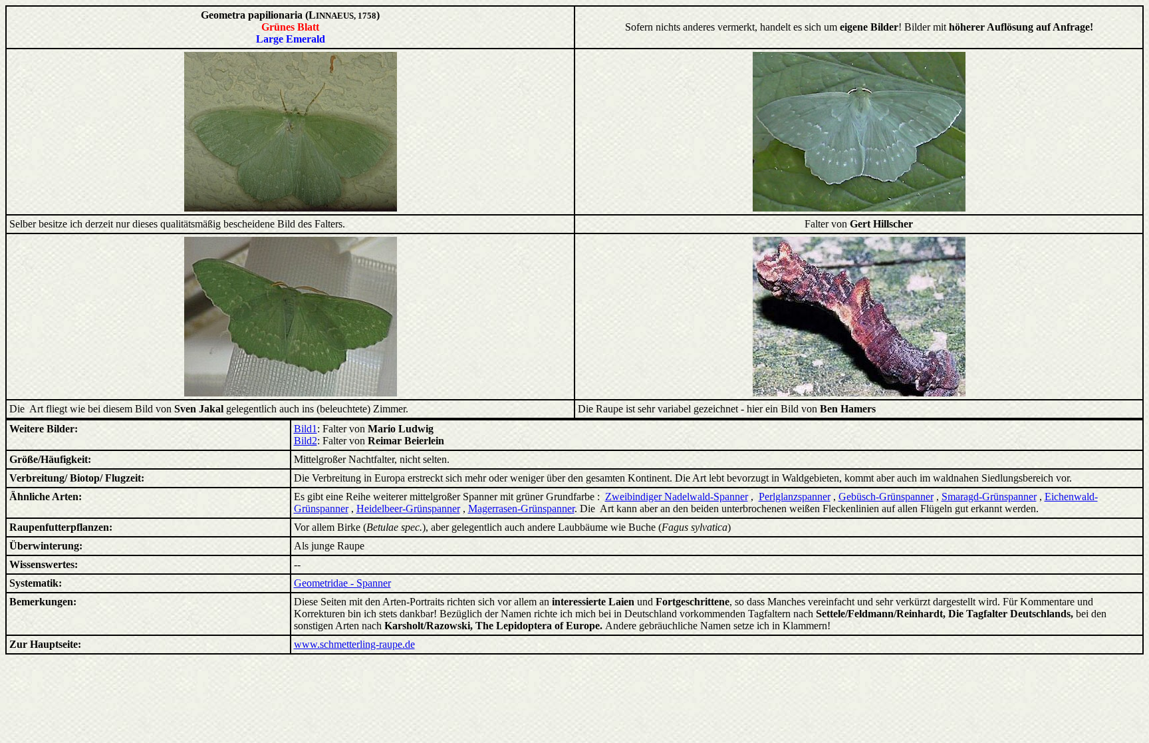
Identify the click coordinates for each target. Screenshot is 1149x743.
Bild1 (305, 428)
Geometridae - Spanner (342, 583)
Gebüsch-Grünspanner (886, 496)
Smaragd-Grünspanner (989, 496)
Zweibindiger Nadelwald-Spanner (676, 496)
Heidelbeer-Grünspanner (408, 508)
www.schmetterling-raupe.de (354, 644)
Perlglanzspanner (794, 496)
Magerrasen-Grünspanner (521, 508)
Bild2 (305, 440)
